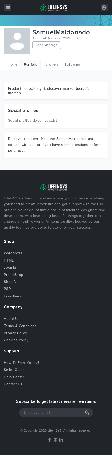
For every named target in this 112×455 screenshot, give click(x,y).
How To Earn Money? (21, 363)
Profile (12, 64)
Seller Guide (14, 370)
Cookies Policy (16, 340)
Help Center (14, 377)
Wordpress (13, 253)
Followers (51, 64)
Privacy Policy (15, 333)
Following (72, 64)
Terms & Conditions (20, 326)
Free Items (13, 296)
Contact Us (13, 384)
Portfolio (30, 65)
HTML (9, 260)
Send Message (47, 45)
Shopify (10, 282)
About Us (12, 318)
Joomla (10, 267)
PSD (7, 289)
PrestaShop (13, 275)
